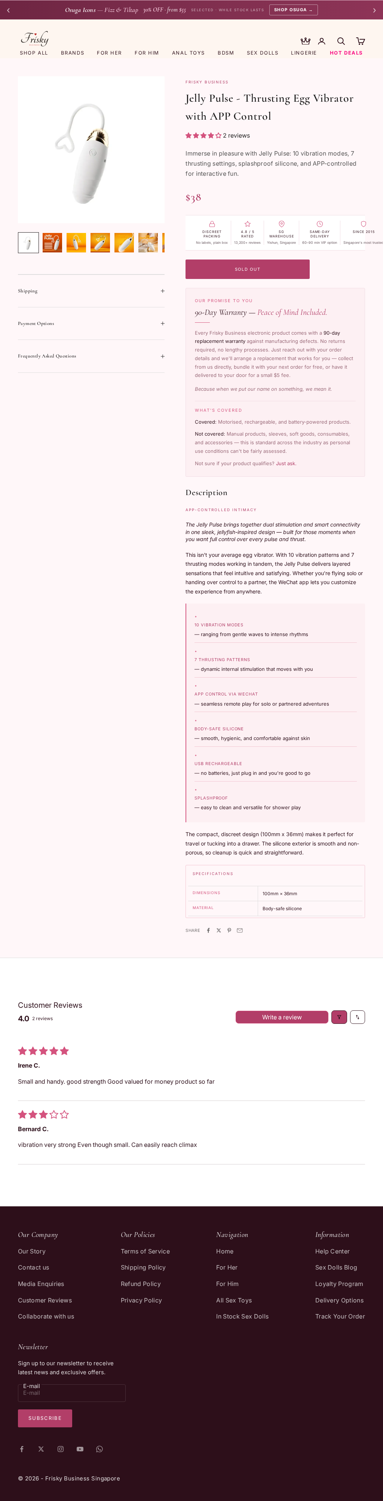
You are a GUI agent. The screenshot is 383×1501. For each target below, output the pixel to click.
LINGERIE (304, 53)
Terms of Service (145, 1251)
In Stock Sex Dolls (242, 1316)
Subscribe (45, 1418)
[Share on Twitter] (219, 930)
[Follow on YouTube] (80, 1449)
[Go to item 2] (52, 242)
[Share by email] (240, 930)
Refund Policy (141, 1283)
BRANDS (72, 53)
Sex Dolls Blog (336, 1267)
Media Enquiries (41, 1283)
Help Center (332, 1251)
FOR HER (109, 53)
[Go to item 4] (100, 242)
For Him (227, 1283)
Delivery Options (339, 1300)
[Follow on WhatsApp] (99, 1449)
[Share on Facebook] (208, 930)
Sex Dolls (262, 53)
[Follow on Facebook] (21, 1449)
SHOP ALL (34, 53)
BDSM (226, 53)
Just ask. (286, 463)
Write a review (282, 1017)
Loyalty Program (339, 1283)
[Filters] (339, 1017)
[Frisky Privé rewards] (305, 41)
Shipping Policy (143, 1267)
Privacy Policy (141, 1300)
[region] (91, 149)
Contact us (33, 1267)
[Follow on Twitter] (41, 1449)
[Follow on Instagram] (60, 1449)
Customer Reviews (45, 1300)
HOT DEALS (346, 53)
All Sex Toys (234, 1300)
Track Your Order (340, 1316)
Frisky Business (207, 82)
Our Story (32, 1251)
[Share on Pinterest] (229, 930)
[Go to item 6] (148, 242)
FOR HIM (147, 53)
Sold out (248, 269)
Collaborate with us (46, 1316)
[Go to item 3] (76, 242)
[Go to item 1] (28, 242)
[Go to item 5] (124, 242)
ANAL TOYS (188, 53)
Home (224, 1251)
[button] (204, 135)
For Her (227, 1267)
